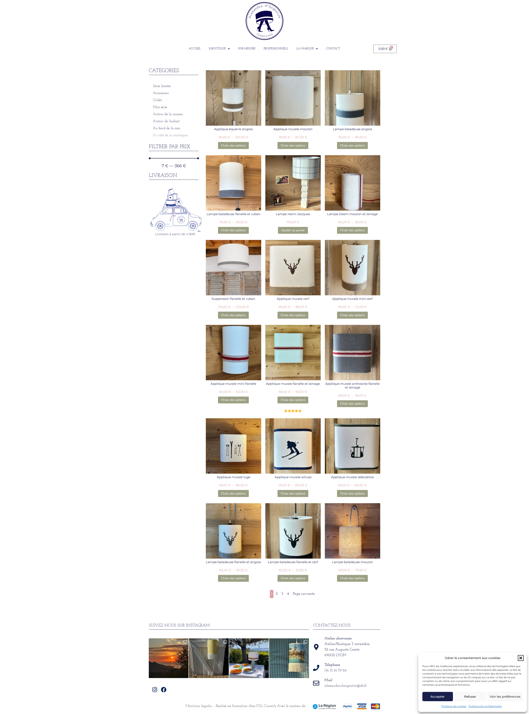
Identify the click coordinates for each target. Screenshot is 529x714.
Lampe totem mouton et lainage (352, 214)
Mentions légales (199, 706)
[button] (521, 658)
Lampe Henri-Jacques (293, 214)
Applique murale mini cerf (352, 299)
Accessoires (161, 93)
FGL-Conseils (266, 706)
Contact (333, 48)
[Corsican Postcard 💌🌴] (168, 658)
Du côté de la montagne (170, 135)
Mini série (160, 107)
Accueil (195, 48)
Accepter (437, 697)
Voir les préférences (505, 697)
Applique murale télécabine (352, 477)
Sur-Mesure (246, 48)
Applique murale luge (233, 477)
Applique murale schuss (293, 477)
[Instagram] (154, 689)
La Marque (305, 48)
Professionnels (276, 48)
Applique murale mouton (292, 129)
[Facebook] (163, 689)
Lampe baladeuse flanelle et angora (233, 562)
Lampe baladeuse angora (352, 129)
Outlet (157, 100)
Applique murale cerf (293, 299)
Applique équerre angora (233, 129)
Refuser (470, 697)
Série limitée (162, 86)
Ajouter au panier (293, 230)
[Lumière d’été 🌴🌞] (249, 658)
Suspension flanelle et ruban (233, 299)
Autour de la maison (168, 114)
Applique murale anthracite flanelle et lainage (352, 385)
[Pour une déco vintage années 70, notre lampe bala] (289, 658)
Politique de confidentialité (485, 706)
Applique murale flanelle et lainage (293, 384)
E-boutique (217, 48)
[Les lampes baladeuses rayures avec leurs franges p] (209, 658)
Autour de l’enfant (166, 121)
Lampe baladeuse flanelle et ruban (233, 214)
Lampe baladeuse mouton (352, 562)
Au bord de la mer (166, 128)
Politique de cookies (453, 706)
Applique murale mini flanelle (233, 384)
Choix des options (233, 145)
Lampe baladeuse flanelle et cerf (293, 562)
